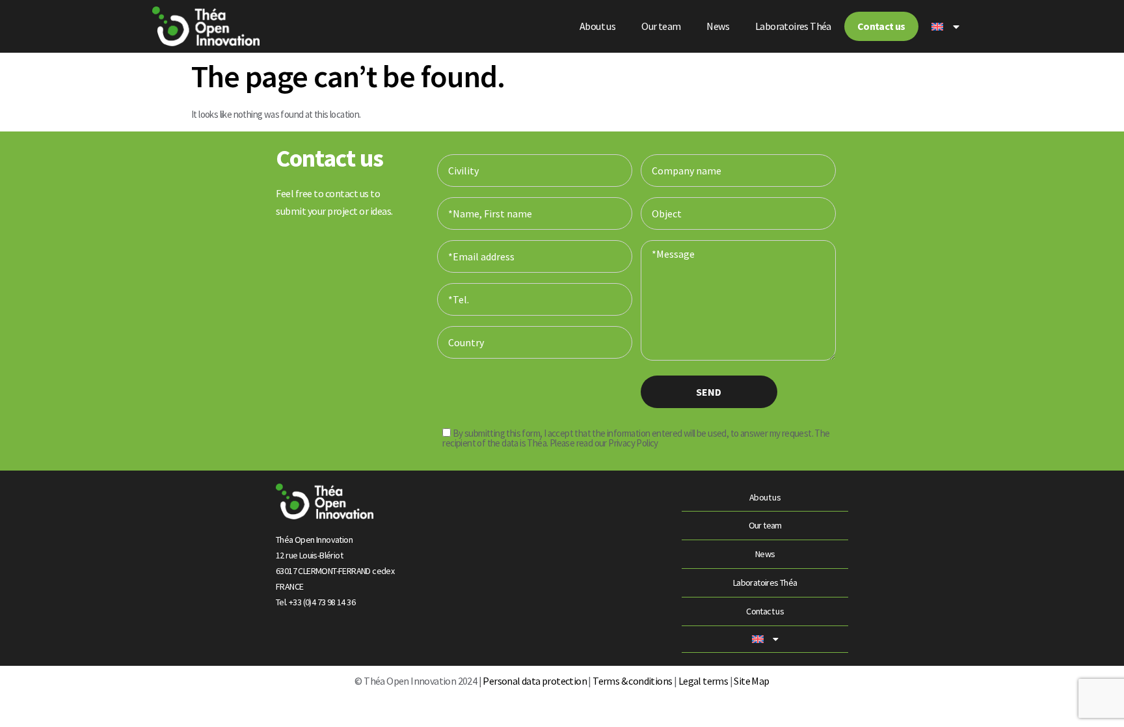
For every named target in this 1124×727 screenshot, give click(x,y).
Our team (660, 26)
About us (597, 26)
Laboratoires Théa (793, 26)
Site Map (751, 680)
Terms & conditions (632, 680)
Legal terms (703, 680)
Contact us (881, 26)
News (717, 26)
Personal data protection (534, 680)
